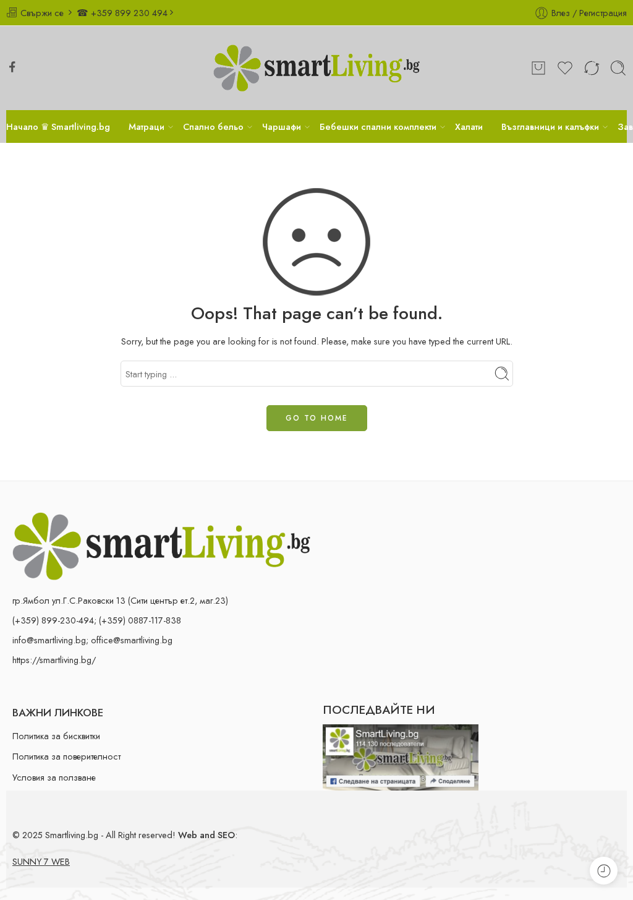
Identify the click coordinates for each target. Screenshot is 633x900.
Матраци (146, 126)
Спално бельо (213, 126)
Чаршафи (281, 126)
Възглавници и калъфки (550, 126)
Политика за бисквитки (56, 735)
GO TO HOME (317, 418)
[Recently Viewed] (604, 871)
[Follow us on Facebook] (12, 67)
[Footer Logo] (161, 544)
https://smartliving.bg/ (54, 659)
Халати (469, 126)
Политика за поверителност (66, 756)
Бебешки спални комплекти (378, 126)
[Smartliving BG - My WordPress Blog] (316, 68)
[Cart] (538, 68)
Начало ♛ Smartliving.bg (58, 126)
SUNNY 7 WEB (41, 861)
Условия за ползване (54, 777)
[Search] (618, 68)
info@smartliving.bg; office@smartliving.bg (92, 639)
